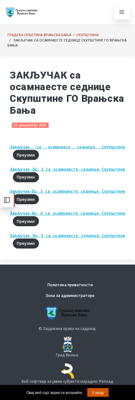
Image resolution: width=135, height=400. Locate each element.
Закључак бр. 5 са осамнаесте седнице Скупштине (67, 235)
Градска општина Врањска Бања (39, 34)
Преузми (26, 155)
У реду (98, 392)
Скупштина (87, 34)
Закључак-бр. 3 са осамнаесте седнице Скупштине (67, 191)
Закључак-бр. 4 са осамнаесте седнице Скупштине (67, 213)
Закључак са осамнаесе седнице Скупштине (67, 147)
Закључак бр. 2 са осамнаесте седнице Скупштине (67, 169)
